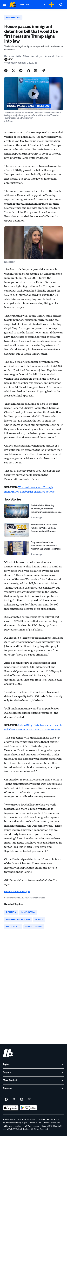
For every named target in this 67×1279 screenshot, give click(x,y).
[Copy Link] (43, 70)
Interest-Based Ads (52, 1123)
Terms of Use (35, 1123)
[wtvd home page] (8, 1053)
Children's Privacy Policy (48, 1119)
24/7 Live (24, 4)
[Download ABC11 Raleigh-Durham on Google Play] (28, 1107)
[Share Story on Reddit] (21, 70)
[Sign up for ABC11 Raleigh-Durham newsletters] (29, 1099)
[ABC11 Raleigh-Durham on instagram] (22, 1099)
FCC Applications (31, 1126)
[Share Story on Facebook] (6, 70)
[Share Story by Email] (36, 70)
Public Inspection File (12, 1126)
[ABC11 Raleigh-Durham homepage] (12, 4)
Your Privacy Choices (26, 1119)
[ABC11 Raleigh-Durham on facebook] (6, 1099)
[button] (4, 4)
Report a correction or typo (17, 891)
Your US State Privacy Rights (15, 1123)
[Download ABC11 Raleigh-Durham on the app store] (11, 1107)
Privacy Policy (9, 1119)
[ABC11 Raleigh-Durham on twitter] (14, 1099)
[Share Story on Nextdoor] (28, 70)
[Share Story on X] (13, 70)
